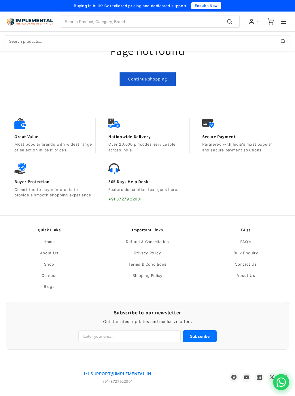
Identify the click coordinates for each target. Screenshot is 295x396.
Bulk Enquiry (246, 253)
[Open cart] (270, 22)
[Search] (229, 21)
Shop (49, 264)
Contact (49, 275)
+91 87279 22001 (125, 199)
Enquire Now (206, 5)
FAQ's (245, 241)
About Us (49, 253)
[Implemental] (30, 22)
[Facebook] (234, 377)
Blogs (49, 286)
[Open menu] (283, 21)
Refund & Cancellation (147, 241)
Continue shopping (147, 79)
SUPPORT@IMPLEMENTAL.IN (120, 373)
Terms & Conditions (147, 264)
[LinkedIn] (259, 377)
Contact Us (246, 264)
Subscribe (200, 336)
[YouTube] (246, 377)
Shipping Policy (147, 275)
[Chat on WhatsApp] (281, 382)
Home (49, 241)
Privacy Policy (147, 253)
